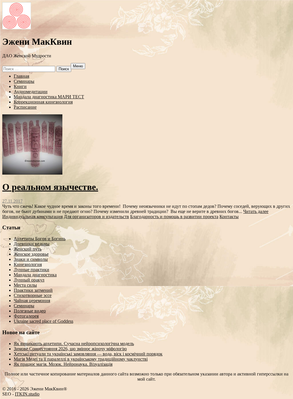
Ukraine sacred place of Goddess (43, 321)
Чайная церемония (32, 300)
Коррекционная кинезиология (43, 101)
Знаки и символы (31, 259)
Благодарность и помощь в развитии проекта (174, 216)
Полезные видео (30, 310)
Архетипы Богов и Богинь (40, 238)
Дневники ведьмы (32, 243)
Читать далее (255, 211)
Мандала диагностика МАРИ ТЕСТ (49, 96)
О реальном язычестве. (50, 187)
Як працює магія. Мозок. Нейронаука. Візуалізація (63, 364)
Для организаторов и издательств (96, 216)
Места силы (25, 285)
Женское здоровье (31, 254)
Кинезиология (28, 264)
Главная (21, 76)
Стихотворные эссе (33, 295)
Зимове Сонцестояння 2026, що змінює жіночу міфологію (70, 348)
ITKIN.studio (24, 394)
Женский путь (27, 249)
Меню (78, 66)
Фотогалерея (26, 316)
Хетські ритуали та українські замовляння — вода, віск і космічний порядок (88, 353)
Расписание (25, 107)
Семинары (24, 81)
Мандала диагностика (35, 274)
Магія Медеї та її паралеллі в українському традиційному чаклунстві (81, 359)
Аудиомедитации (30, 91)
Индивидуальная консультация (32, 216)
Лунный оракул (29, 279)
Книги (20, 86)
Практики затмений (33, 290)
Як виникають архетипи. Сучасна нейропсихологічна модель (74, 343)
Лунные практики (31, 269)
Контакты (229, 216)
